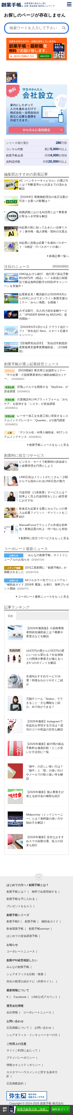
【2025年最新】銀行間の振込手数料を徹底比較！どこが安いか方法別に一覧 (45, 748)
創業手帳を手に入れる (20, 898)
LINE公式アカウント (45, 996)
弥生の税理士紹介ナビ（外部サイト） (30, 981)
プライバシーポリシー (20, 1057)
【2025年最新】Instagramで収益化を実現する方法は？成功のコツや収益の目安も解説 (44, 725)
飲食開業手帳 (15, 928)
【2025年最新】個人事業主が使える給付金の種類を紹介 (45, 794)
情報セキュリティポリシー (23, 1064)
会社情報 (12, 1012)
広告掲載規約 (15, 1083)
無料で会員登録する (44, 891)
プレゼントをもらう (19, 906)
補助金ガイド (60, 1109)
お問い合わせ (43, 1027)
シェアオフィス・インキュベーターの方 (32, 1035)
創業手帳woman (39, 928)
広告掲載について (17, 1027)
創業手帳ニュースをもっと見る (49, 444)
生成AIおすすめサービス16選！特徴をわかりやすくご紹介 (44, 680)
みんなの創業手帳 (17, 966)
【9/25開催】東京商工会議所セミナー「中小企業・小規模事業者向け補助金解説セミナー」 (35, 374)
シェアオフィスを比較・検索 (24, 974)
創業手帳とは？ (16, 891)
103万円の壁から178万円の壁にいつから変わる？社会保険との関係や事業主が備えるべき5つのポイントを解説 (45, 656)
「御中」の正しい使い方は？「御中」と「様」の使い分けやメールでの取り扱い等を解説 (44, 772)
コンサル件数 (14, 149)
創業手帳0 (12, 921)
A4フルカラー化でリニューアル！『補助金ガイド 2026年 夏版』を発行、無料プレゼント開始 (36, 584)
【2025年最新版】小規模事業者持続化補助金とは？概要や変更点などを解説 (45, 632)
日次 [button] (10, 615)
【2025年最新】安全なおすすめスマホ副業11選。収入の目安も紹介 (45, 841)
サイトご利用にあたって (22, 1050)
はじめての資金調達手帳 (22, 935)
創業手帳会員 (14, 155)
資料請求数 (13, 161)
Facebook (20, 996)
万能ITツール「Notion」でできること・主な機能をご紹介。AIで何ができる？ (44, 702)
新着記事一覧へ (59, 256)
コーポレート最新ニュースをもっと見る (43, 596)
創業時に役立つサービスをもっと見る (45, 538)
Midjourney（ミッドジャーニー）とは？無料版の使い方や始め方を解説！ (44, 818)
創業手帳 (30, 921)
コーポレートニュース (20, 951)
